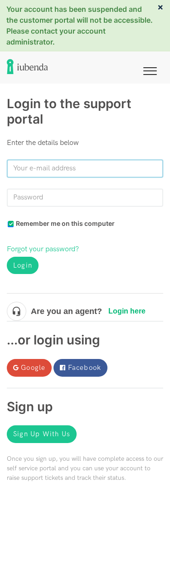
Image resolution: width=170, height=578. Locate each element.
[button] (150, 69)
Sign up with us (41, 434)
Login (22, 265)
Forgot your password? (43, 249)
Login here (127, 311)
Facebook (85, 368)
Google (33, 368)
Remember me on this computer (65, 223)
